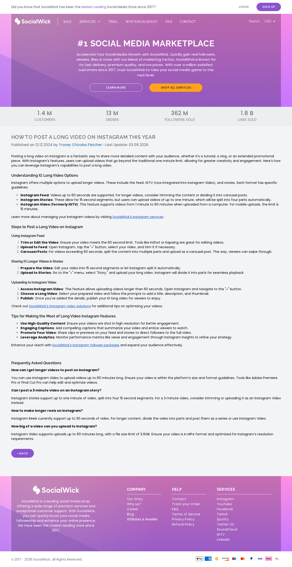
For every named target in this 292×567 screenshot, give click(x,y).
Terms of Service (186, 514)
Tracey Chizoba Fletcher (80, 144)
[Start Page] (33, 24)
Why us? (134, 504)
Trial (113, 22)
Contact (188, 22)
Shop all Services (176, 87)
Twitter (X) (225, 524)
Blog (130, 514)
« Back (22, 453)
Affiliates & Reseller (142, 519)
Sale (67, 22)
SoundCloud (227, 529)
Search (254, 21)
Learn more (116, 87)
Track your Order (186, 504)
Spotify (223, 519)
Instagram (225, 499)
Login (244, 7)
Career (133, 509)
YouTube (224, 504)
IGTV (220, 534)
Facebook (225, 509)
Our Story (135, 499)
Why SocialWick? (142, 22)
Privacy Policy (183, 519)
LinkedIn (223, 539)
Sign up (268, 7)
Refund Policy (183, 524)
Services (88, 22)
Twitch (222, 514)
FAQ (175, 509)
